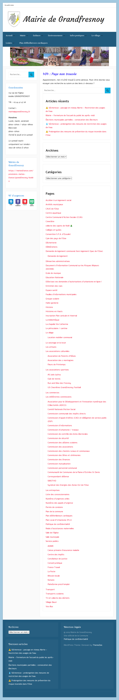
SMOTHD (52, 480)
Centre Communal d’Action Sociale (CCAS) (64, 217)
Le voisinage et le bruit (56, 342)
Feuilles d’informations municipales (61, 294)
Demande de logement (58, 256)
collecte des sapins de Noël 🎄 (59, 225)
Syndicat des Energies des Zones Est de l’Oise (68, 485)
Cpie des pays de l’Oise (56, 238)
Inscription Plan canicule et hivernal (61, 315)
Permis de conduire (54, 507)
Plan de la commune (54, 511)
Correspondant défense (58, 476)
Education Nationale (54, 277)
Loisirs (9, 43)
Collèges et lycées (53, 230)
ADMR (50, 546)
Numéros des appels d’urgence (59, 503)
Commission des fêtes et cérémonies (64, 455)
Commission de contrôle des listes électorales (68, 434)
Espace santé (51, 290)
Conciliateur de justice (57, 558)
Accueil (9, 35)
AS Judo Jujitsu (54, 374)
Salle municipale (52, 537)
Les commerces (52, 392)
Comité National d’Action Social (61, 409)
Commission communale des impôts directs (67, 413)
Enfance (36, 35)
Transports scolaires (55, 593)
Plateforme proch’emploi (58, 584)
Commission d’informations (60, 425)
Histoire (49, 307)
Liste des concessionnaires (57, 494)
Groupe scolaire (52, 298)
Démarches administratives (58, 261)
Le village (96, 35)
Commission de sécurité (58, 438)
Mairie (22, 35)
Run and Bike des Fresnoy (59, 383)
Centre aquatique (53, 213)
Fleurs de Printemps (57, 364)
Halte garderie (52, 303)
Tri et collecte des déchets (57, 598)
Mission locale (54, 575)
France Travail (54, 567)
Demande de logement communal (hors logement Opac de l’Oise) (74, 251)
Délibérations (51, 247)
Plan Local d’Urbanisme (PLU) (59, 520)
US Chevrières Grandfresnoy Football (64, 387)
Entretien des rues (54, 286)
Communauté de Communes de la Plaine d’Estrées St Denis (74, 472)
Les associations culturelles (57, 351)
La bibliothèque (52, 320)
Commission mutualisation (59, 463)
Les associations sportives (57, 369)
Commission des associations (60, 446)
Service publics (52, 541)
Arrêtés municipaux (54, 204)
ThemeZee (97, 645)
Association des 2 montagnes (60, 360)
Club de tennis (54, 378)
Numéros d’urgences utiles (57, 498)
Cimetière (50, 221)
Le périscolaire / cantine (56, 328)
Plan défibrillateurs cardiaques (33, 43)
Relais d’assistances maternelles (60, 528)
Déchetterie (51, 242)
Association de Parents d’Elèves (62, 356)
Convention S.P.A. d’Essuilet (58, 234)
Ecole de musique (53, 273)
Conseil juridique (55, 563)
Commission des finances (59, 459)
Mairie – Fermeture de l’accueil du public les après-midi (70, 115)
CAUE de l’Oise (52, 208)
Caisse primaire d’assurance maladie (63, 550)
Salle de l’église (52, 532)
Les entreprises (53, 490)
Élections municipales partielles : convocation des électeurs (72, 119)
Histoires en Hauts (54, 311)
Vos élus (49, 606)
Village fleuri (51, 602)
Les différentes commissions (58, 397)
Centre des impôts (56, 554)
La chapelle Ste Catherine (57, 324)
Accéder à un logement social (58, 200)
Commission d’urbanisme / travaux (63, 430)
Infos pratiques (77, 35)
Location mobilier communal (60, 337)
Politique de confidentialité (58, 524)
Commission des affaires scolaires (62, 442)
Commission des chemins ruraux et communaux (69, 451)
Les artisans (51, 347)
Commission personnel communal (62, 468)
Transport (50, 589)
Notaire (51, 580)
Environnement (55, 35)
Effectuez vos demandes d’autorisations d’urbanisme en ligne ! (74, 281)
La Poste (51, 571)
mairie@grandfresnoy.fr (19, 111)
